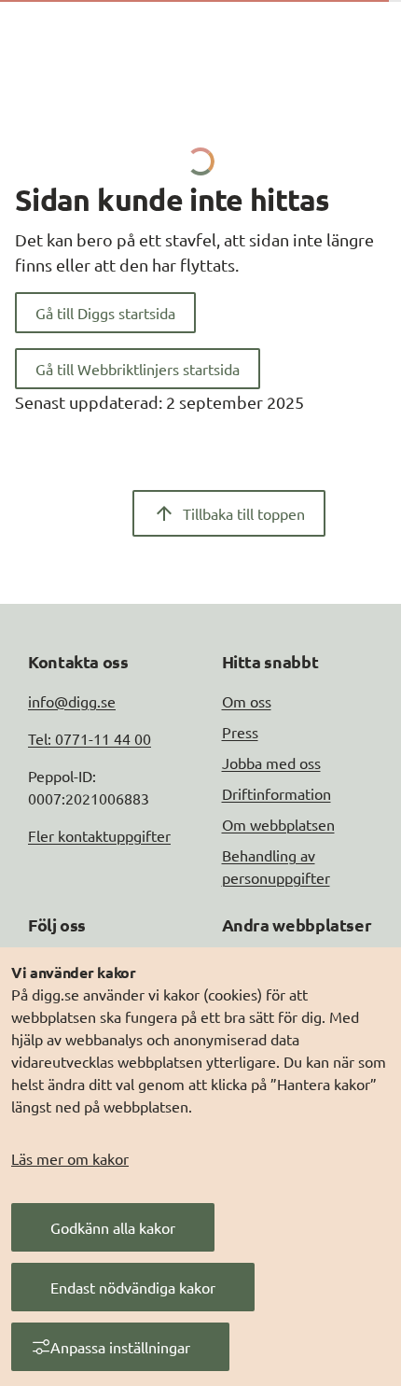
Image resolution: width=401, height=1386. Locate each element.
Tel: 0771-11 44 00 (89, 738)
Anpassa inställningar (120, 1346)
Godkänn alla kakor (112, 1227)
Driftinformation (276, 793)
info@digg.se (72, 701)
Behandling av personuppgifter (276, 866)
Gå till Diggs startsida (105, 312)
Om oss (246, 701)
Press (240, 731)
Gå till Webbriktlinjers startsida (137, 368)
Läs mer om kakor (70, 1158)
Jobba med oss (271, 762)
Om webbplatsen (278, 824)
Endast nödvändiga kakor (132, 1287)
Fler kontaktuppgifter (99, 835)
